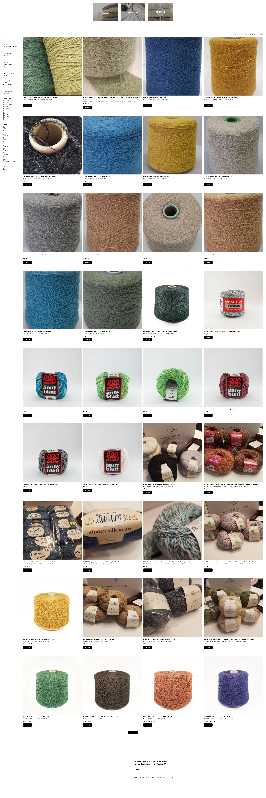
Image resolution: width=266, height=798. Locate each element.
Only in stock (8, 168)
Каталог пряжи (133, 12)
